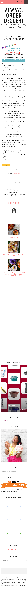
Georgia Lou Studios (5, 579)
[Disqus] (14, 299)
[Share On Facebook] (12, 182)
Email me (13, 170)
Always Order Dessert (14, 15)
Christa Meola (23, 579)
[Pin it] (19, 182)
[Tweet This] (8, 182)
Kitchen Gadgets (5, 420)
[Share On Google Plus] (16, 182)
